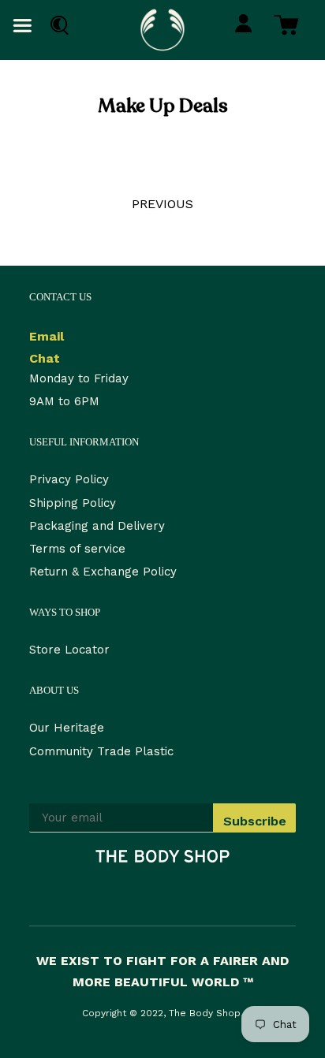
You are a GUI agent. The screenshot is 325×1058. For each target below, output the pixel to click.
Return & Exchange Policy (103, 571)
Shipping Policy (72, 503)
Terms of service (77, 549)
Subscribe (254, 821)
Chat (44, 358)
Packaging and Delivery (97, 526)
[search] (55, 25)
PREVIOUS (162, 203)
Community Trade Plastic (101, 751)
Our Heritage (66, 728)
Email (46, 336)
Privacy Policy (69, 479)
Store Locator (69, 650)
